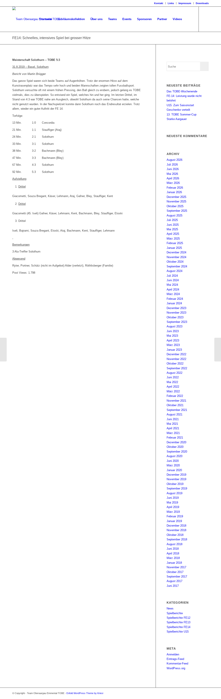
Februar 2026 (175, 187)
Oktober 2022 (175, 363)
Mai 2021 (172, 423)
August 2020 (174, 456)
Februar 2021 (175, 437)
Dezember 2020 (176, 442)
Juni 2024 (173, 280)
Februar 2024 (175, 298)
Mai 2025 (172, 229)
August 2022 (174, 372)
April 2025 (173, 233)
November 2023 (176, 312)
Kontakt (158, 3)
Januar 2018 (174, 562)
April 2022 (173, 386)
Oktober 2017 (175, 572)
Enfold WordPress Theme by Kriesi (84, 693)
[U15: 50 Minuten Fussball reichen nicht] (3, 349)
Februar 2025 (175, 243)
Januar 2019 (174, 521)
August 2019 (174, 493)
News (170, 608)
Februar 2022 (175, 396)
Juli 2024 (172, 275)
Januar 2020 (174, 470)
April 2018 (173, 553)
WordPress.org (176, 668)
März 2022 (173, 391)
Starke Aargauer (177, 119)
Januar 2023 (174, 349)
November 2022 (176, 359)
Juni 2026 (173, 169)
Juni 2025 (173, 224)
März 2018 (173, 558)
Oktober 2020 (175, 446)
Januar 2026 (174, 192)
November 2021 (176, 400)
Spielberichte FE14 (178, 627)
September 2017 (177, 576)
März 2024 (173, 294)
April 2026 (173, 178)
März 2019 (173, 511)
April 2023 (173, 340)
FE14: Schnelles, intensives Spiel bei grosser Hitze (51, 38)
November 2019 (176, 479)
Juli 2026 (172, 164)
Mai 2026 (172, 173)
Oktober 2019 (175, 484)
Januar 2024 (174, 303)
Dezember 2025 (176, 197)
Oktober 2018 (175, 534)
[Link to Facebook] (205, 19)
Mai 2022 (172, 382)
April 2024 (173, 289)
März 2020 (173, 465)
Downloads (202, 3)
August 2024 (174, 271)
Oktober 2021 (175, 405)
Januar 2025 (174, 247)
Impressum (184, 3)
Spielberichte (175, 613)
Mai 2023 (172, 335)
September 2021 (177, 410)
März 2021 (173, 433)
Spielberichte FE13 (178, 622)
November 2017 (176, 567)
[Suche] (189, 19)
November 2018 (176, 530)
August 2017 (174, 581)
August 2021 (174, 414)
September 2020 (177, 451)
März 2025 (173, 238)
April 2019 (173, 507)
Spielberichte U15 (178, 631)
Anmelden (173, 654)
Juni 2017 (173, 585)
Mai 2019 (172, 502)
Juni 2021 (173, 419)
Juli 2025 (172, 220)
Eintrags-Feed (175, 659)
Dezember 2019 (176, 474)
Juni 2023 (173, 331)
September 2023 (177, 321)
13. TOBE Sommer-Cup (181, 114)
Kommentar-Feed (177, 663)
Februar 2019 (175, 516)
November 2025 (176, 201)
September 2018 (177, 539)
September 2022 (177, 368)
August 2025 (174, 215)
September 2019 (177, 488)
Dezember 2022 (176, 354)
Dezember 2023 (176, 308)
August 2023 (174, 326)
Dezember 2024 (176, 252)
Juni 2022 (173, 377)
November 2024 (176, 257)
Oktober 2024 (175, 261)
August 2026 (174, 159)
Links (171, 3)
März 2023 (173, 345)
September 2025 (177, 210)
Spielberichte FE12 (178, 617)
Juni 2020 (173, 460)
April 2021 (173, 428)
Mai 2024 (172, 284)
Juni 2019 (173, 497)
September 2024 (177, 266)
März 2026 (173, 183)
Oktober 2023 (175, 317)
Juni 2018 (173, 548)
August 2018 (174, 544)
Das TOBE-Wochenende (182, 91)
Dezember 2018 (176, 525)
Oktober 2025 (175, 206)
